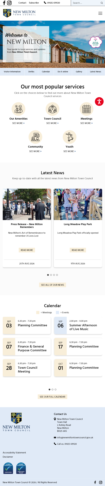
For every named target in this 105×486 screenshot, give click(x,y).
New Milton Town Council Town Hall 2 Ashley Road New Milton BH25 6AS (70, 425)
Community (35, 146)
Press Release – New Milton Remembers (27, 225)
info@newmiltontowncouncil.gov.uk (75, 437)
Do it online (63, 72)
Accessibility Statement (14, 452)
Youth (69, 146)
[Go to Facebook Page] (5, 3)
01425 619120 (53, 3)
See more (18, 123)
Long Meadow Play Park (78, 224)
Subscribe (34, 3)
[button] (48, 275)
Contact (22, 3)
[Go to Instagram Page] (12, 3)
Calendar (46, 72)
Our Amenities (18, 118)
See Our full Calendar (52, 397)
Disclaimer (8, 457)
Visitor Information (12, 72)
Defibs (31, 72)
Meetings (86, 118)
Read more (27, 250)
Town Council (52, 118)
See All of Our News (52, 285)
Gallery (79, 72)
